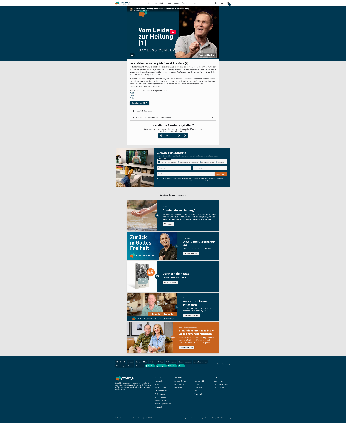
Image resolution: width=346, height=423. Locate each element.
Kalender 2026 (199, 381)
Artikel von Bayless (156, 362)
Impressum (187, 418)
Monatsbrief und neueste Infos (188, 162)
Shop (176, 3)
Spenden (196, 3)
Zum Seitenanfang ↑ (224, 364)
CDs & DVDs (198, 387)
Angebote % (198, 394)
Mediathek (159, 3)
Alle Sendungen (179, 384)
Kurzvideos (178, 387)
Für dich (148, 3)
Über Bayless (218, 381)
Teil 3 (132, 95)
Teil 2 (132, 93)
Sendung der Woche (181, 381)
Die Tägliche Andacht (207, 162)
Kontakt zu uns (219, 387)
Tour (169, 3)
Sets (195, 391)
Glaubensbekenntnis (221, 384)
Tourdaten (220, 162)
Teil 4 (132, 98)
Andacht (130, 362)
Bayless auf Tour (141, 362)
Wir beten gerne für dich (124, 366)
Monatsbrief (120, 362)
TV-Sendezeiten (171, 362)
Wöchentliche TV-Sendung (168, 162)
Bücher (196, 384)
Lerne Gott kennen (200, 362)
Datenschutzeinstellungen (197, 418)
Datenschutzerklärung (206, 178)
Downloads (140, 366)
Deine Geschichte (185, 362)
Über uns (185, 3)
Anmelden (221, 174)
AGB (218, 418)
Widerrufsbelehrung (226, 418)
